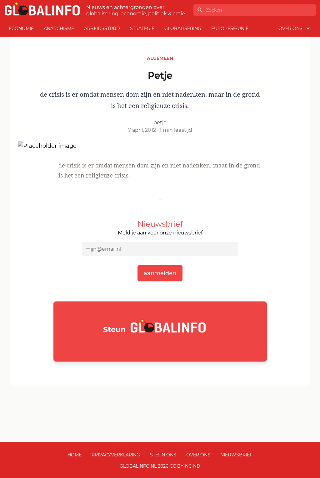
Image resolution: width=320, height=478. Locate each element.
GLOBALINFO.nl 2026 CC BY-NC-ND (160, 466)
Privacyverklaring (116, 455)
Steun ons (163, 455)
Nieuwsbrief (236, 455)
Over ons (198, 455)
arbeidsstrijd (102, 28)
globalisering (182, 28)
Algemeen (160, 58)
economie (21, 28)
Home (75, 455)
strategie (142, 28)
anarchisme (59, 28)
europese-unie (229, 28)
